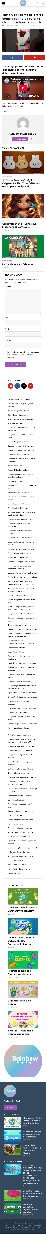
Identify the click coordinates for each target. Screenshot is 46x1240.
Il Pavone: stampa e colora (18, 492)
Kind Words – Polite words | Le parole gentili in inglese (32, 1120)
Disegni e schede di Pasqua (19, 454)
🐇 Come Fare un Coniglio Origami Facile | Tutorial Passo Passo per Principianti (20, 183)
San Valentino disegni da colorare (21, 811)
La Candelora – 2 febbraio (17, 264)
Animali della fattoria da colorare (20, 832)
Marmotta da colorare (16, 647)
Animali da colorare (15, 466)
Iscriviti (10, 1107)
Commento (9, 286)
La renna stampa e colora (17, 481)
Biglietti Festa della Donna (20, 1002)
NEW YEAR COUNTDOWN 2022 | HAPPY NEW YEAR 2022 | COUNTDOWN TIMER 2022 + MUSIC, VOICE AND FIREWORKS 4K (32, 1174)
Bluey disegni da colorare (18, 415)
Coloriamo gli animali (16, 800)
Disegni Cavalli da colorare (18, 712)
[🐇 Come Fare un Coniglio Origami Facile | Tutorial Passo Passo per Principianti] (23, 162)
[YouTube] (10, 386)
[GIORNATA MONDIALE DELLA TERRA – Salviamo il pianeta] (23, 926)
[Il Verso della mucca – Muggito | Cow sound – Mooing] (12, 1149)
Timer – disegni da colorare (18, 773)
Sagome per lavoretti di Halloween (21, 446)
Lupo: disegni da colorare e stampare (22, 663)
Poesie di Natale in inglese (18, 470)
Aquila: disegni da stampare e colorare (23, 577)
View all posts (20, 139)
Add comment (20, 26)
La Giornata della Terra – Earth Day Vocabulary (22, 909)
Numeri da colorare (15, 824)
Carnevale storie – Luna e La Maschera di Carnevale (19, 225)
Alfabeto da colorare (16, 860)
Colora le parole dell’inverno (19, 504)
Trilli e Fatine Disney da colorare (20, 419)
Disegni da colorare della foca (19, 519)
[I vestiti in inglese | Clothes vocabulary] (23, 960)
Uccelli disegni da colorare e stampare (23, 724)
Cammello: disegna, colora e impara (21, 561)
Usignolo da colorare (16, 652)
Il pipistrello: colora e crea (18, 557)
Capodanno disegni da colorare (20, 795)
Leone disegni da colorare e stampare (22, 629)
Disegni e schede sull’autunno (20, 538)
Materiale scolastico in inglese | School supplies (30, 1208)
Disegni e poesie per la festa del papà (22, 777)
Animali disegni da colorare (18, 411)
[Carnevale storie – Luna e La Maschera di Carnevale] (23, 206)
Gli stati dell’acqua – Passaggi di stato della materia (32, 1134)
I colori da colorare (15, 815)
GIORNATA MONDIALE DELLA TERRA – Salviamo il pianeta (21, 941)
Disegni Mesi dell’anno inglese (20, 750)
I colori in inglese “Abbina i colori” (21, 819)
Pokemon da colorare (16, 423)
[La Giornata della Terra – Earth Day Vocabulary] (23, 896)
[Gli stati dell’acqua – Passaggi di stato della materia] (12, 1136)
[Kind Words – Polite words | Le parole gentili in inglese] (12, 1122)
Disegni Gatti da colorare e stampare (22, 697)
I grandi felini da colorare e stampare (22, 693)
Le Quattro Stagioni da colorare (20, 769)
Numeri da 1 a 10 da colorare (19, 869)
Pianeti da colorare (15, 873)
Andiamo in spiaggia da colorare (20, 856)
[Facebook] (17, 386)
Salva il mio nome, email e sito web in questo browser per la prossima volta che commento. (23, 355)
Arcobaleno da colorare (17, 865)
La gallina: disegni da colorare (19, 595)
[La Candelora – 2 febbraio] (23, 246)
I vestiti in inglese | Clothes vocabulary (19, 972)
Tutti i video (7, 11)
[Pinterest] (30, 386)
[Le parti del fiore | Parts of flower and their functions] (12, 1195)
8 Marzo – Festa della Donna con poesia (20, 1032)
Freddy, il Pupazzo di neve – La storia (22, 442)
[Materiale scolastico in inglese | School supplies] (12, 1208)
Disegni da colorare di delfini (19, 681)
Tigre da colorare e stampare (19, 625)
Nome (7, 318)
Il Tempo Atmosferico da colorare (21, 746)
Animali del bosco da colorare (19, 735)
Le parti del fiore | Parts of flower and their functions (32, 1193)
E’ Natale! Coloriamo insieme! (19, 836)
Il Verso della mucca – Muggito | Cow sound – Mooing (32, 1149)
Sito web (8, 341)
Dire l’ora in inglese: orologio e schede (23, 848)
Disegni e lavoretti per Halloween (21, 614)
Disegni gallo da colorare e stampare (22, 708)
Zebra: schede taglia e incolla (19, 553)
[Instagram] (24, 386)
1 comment (27, 1186)
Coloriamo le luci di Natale (18, 508)
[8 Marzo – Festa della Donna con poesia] (23, 1019)
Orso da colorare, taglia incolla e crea (22, 573)
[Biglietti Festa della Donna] (23, 990)
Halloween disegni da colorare (20, 852)
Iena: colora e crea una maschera (21, 549)
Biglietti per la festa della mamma (21, 450)
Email (7, 329)
